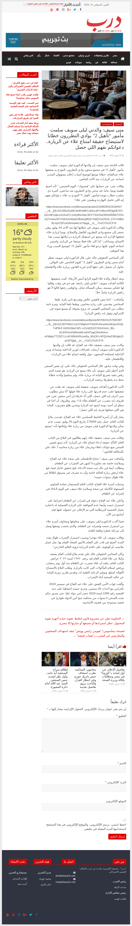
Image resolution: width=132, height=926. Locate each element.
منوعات (78, 62)
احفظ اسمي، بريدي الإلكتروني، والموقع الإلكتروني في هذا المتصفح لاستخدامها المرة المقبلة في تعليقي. (86, 827)
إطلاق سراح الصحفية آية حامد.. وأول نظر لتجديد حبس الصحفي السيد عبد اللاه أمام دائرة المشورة (56, 678)
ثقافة (104, 62)
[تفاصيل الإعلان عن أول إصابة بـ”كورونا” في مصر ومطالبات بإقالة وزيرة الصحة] (112, 654)
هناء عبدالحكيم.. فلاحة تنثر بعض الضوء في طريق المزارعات (45, 6)
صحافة (114, 62)
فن (96, 62)
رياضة (88, 62)
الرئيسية (118, 124)
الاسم (122, 763)
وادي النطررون (70, 155)
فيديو (68, 62)
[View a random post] (9, 59)
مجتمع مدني (69, 55)
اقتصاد (56, 55)
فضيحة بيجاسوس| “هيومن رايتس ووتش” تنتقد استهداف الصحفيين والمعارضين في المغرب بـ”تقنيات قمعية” (85, 633)
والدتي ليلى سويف (55, 155)
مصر (115, 55)
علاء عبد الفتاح (92, 155)
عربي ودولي (84, 55)
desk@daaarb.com (65, 875)
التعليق (121, 716)
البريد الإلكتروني (115, 782)
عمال (47, 55)
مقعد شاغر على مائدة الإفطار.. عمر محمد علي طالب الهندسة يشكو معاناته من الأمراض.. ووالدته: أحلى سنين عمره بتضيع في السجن (22, 189)
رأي (39, 55)
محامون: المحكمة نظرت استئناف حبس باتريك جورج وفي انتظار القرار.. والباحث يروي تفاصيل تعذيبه (85, 678)
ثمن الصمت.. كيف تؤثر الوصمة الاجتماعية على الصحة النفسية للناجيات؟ (23, 106)
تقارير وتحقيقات (101, 55)
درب (101, 155)
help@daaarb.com (65, 881)
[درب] (122, 59)
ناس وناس (28, 55)
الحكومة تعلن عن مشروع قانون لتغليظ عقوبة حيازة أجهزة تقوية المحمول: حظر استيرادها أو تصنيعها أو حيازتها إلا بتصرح (85, 620)
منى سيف (81, 155)
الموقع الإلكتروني (116, 801)
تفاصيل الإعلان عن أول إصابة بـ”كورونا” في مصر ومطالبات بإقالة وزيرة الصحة (113, 675)
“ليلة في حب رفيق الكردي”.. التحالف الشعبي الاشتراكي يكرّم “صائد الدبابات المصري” (23, 86)
